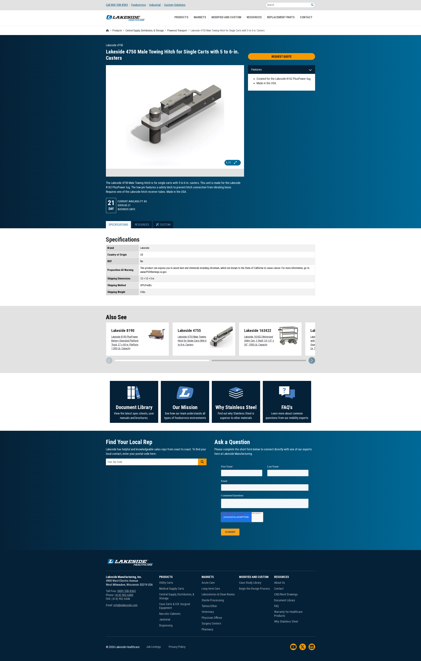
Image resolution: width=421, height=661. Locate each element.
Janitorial (164, 619)
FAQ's (287, 407)
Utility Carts (166, 582)
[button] (312, 360)
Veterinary (208, 611)
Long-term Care (211, 588)
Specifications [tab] (118, 224)
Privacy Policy (177, 647)
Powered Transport (177, 30)
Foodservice (138, 5)
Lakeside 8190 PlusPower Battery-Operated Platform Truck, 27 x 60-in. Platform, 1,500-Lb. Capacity (125, 342)
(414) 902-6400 (124, 595)
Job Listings (153, 647)
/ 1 (228, 162)
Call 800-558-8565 (117, 5)
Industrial (155, 5)
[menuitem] (118, 5)
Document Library (134, 407)
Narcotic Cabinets (170, 613)
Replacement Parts (281, 17)
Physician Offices (212, 617)
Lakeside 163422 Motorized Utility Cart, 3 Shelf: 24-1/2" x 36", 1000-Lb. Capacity (259, 340)
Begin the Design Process (254, 588)
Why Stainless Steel (236, 407)
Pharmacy (207, 629)
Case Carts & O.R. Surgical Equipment (174, 606)
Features (256, 69)
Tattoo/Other (209, 606)
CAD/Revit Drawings (286, 594)
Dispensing (166, 625)
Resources (254, 17)
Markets (200, 17)
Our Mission (185, 407)
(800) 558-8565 (126, 591)
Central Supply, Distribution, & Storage (144, 30)
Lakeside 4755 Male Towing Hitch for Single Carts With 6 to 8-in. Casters (192, 340)
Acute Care (208, 582)
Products (181, 17)
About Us (279, 582)
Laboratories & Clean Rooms (218, 594)
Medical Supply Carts (171, 588)
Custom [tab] (164, 224)
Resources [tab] (142, 224)
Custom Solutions (175, 5)
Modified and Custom (226, 17)
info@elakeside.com (125, 605)
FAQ (276, 606)
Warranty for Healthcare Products (288, 613)
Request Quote (282, 56)
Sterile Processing (213, 600)
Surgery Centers (211, 623)
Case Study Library (250, 582)
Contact (306, 17)
